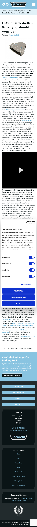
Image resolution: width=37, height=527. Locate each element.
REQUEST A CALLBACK (12, 375)
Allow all (18, 291)
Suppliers (18, 463)
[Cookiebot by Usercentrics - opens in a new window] (26, 222)
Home (4, 11)
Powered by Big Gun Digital (19, 524)
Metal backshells (27, 120)
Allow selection (18, 297)
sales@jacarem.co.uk (7, 4)
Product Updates (19, 11)
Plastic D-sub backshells (10, 78)
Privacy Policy (18, 481)
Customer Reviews (27, 498)
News (10, 11)
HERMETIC (18, 398)
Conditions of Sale (19, 476)
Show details (26, 284)
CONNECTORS (19, 386)
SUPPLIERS (18, 404)
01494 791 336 (3, 4)
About (18, 458)
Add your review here (18, 501)
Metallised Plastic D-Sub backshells (21, 326)
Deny (18, 303)
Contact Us (18, 472)
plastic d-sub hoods (18, 323)
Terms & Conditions (18, 485)
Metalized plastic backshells (15, 110)
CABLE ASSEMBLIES (18, 392)
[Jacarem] (18, 4)
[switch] (32, 263)
